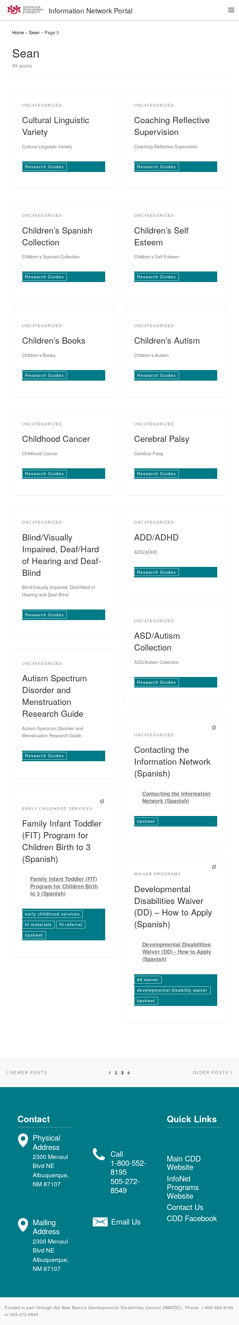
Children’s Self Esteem (161, 236)
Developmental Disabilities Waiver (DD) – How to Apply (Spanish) (173, 906)
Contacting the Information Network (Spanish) (172, 761)
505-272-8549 (125, 1185)
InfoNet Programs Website (183, 1187)
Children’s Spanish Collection (57, 236)
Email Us (126, 1221)
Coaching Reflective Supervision (172, 125)
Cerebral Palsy (162, 438)
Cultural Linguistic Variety (55, 125)
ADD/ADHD (156, 537)
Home (18, 32)
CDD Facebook (192, 1217)
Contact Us (185, 1206)
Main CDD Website (184, 1162)
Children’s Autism (167, 340)
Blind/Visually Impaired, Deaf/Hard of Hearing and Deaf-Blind (61, 554)
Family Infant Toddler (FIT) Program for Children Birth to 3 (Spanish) (61, 840)
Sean (34, 32)
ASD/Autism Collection (157, 641)
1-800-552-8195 (128, 1167)
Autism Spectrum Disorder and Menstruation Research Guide (54, 695)
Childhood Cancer (56, 438)
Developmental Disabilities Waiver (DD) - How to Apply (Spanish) (176, 952)
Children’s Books (54, 340)
